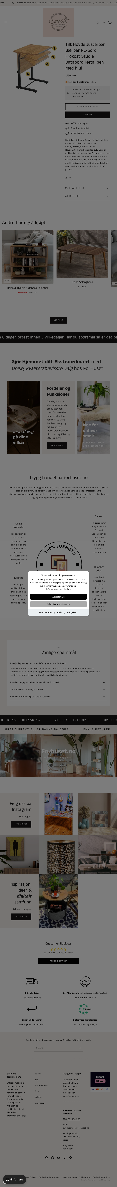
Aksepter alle (58, 597)
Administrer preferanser (58, 604)
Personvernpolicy (47, 612)
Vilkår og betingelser (67, 612)
